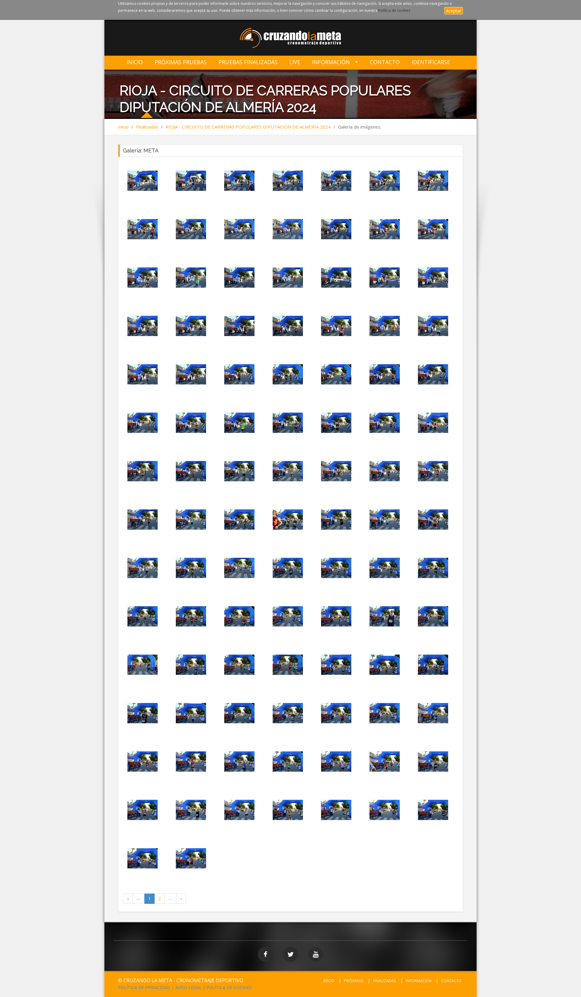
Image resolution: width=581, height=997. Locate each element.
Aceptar (453, 11)
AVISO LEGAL (188, 987)
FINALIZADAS (384, 980)
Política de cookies (394, 10)
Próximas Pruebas (181, 62)
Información (331, 62)
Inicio (134, 62)
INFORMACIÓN (419, 980)
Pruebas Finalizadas (247, 62)
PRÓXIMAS (353, 980)
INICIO (328, 980)
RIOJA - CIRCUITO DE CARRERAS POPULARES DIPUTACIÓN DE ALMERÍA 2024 (248, 127)
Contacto (385, 62)
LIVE (294, 62)
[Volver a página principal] (290, 38)
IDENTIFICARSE (431, 62)
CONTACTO (451, 980)
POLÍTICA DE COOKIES (229, 987)
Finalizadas (147, 127)
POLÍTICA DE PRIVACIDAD (144, 987)
